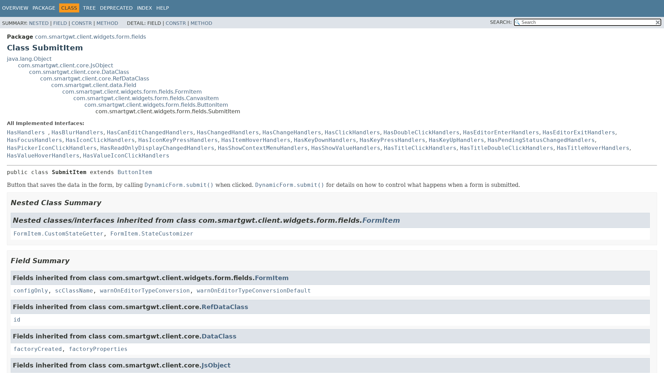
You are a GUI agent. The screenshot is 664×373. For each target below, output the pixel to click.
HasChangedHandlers (228, 132)
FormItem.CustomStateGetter (58, 233)
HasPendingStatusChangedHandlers (541, 140)
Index (144, 8)
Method (107, 23)
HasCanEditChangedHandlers (150, 132)
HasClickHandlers (352, 132)
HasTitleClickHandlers (420, 148)
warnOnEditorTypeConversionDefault (254, 290)
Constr (82, 23)
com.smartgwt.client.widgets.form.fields (90, 37)
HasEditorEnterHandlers (501, 132)
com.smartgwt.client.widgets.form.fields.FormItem (132, 91)
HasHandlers (26, 132)
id (16, 319)
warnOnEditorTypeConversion (145, 290)
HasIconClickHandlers (100, 140)
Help (162, 8)
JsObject (216, 365)
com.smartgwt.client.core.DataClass (79, 72)
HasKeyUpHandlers (456, 140)
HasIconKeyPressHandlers (178, 140)
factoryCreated (37, 349)
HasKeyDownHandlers (325, 140)
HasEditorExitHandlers (579, 132)
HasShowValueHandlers (345, 148)
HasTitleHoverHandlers (593, 148)
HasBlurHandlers (77, 132)
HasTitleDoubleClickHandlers (506, 148)
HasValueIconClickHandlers (126, 155)
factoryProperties (98, 349)
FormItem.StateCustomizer (151, 233)
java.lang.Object (29, 59)
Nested (39, 23)
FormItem (381, 220)
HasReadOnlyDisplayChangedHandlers (157, 148)
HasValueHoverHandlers (43, 155)
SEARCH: (501, 22)
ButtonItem (135, 172)
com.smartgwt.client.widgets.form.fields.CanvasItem (146, 98)
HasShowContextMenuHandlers (263, 148)
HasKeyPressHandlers (392, 140)
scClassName (74, 290)
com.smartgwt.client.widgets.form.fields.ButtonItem (156, 105)
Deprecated (116, 8)
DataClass (219, 336)
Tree (89, 8)
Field (60, 23)
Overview (15, 8)
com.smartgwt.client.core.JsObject (65, 65)
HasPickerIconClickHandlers (52, 148)
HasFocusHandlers (34, 140)
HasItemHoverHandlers (255, 140)
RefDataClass (225, 306)
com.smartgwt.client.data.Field (93, 85)
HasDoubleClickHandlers (422, 132)
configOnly (30, 290)
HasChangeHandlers (291, 132)
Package (44, 8)
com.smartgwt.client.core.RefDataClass (94, 78)
